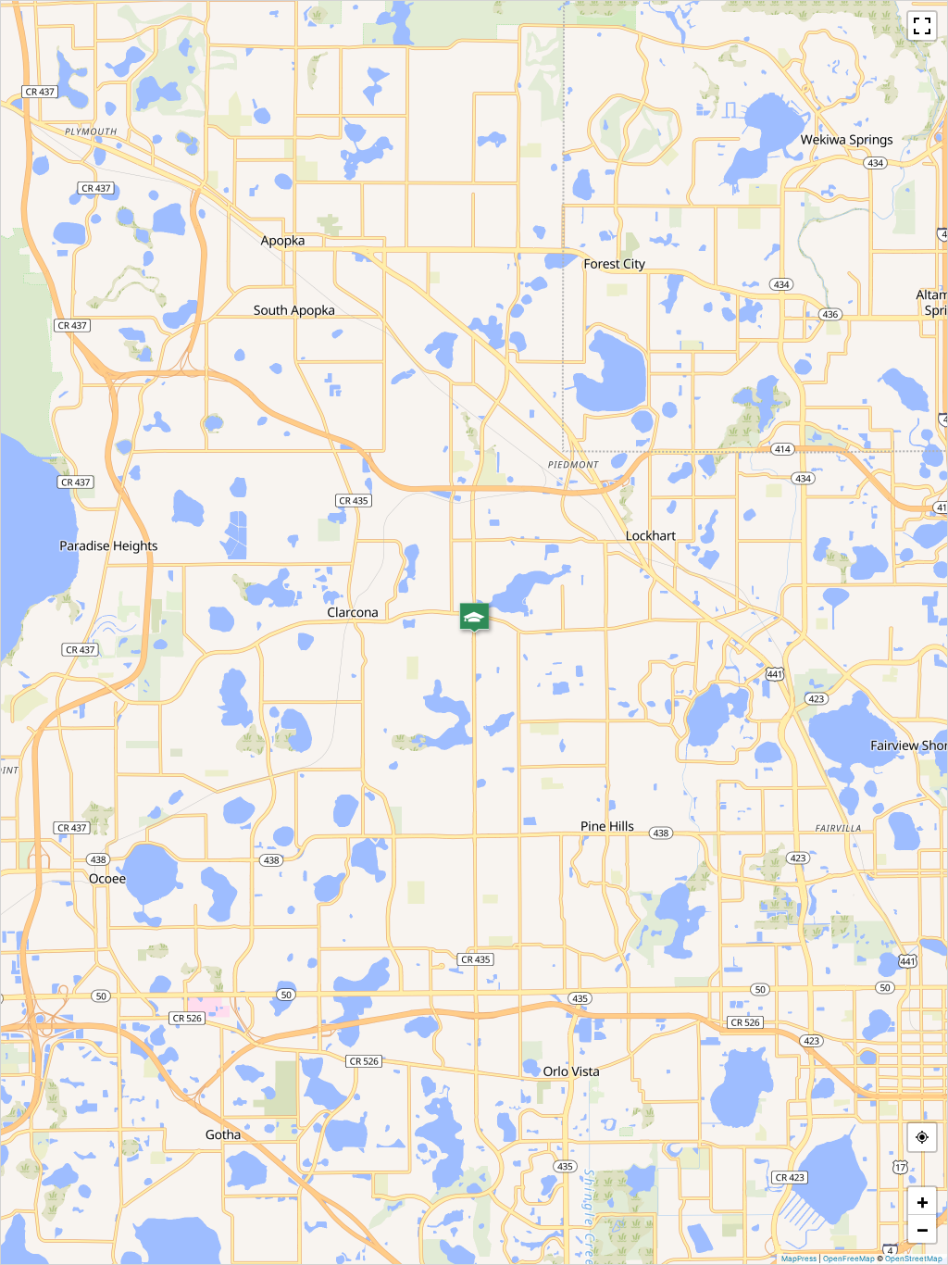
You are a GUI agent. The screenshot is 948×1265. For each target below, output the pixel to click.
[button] (474, 617)
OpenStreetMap (913, 1258)
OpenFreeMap (849, 1258)
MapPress (799, 1258)
